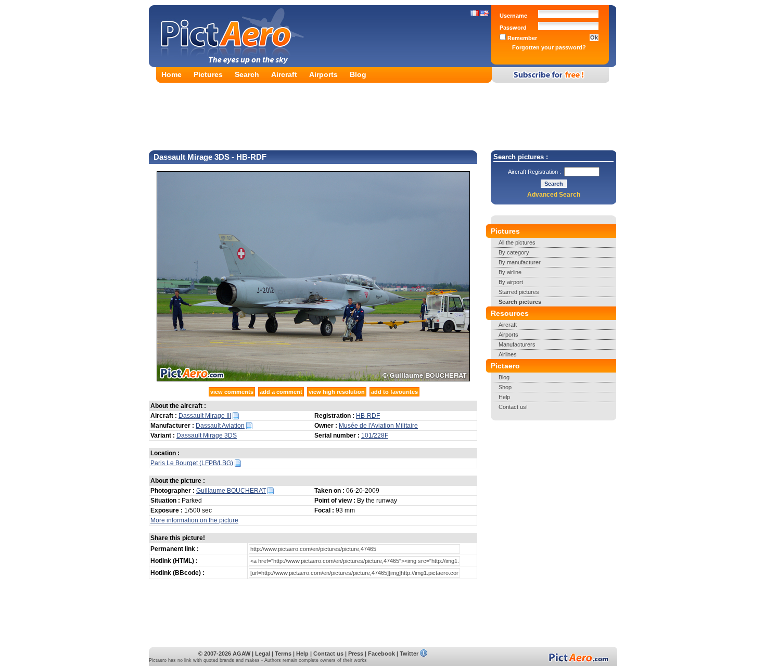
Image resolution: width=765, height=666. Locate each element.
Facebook (381, 653)
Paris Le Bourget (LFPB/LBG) (191, 463)
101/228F (374, 435)
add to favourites (394, 392)
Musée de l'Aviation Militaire (378, 425)
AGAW (241, 653)
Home (171, 74)
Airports (323, 74)
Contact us (328, 653)
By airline (510, 272)
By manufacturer (520, 262)
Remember (521, 38)
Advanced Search (553, 194)
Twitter (409, 653)
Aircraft (284, 74)
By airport (511, 282)
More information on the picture (194, 520)
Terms (283, 653)
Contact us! (513, 407)
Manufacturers (517, 344)
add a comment (281, 392)
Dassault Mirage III (204, 415)
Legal (262, 653)
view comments (231, 392)
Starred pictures (519, 292)
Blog (358, 74)
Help (504, 397)
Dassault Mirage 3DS (206, 435)
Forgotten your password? (549, 47)
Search (247, 74)
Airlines (508, 354)
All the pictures (517, 242)
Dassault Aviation (220, 425)
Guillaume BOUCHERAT (231, 490)
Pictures (208, 74)
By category (514, 252)
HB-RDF (368, 415)
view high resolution (337, 392)
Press (355, 653)
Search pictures (520, 302)
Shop (505, 387)
